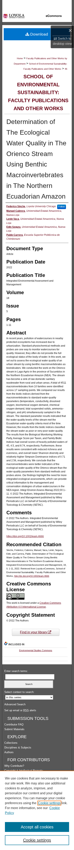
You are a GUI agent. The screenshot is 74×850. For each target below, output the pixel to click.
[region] (37, 810)
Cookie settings (49, 803)
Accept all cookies (37, 827)
